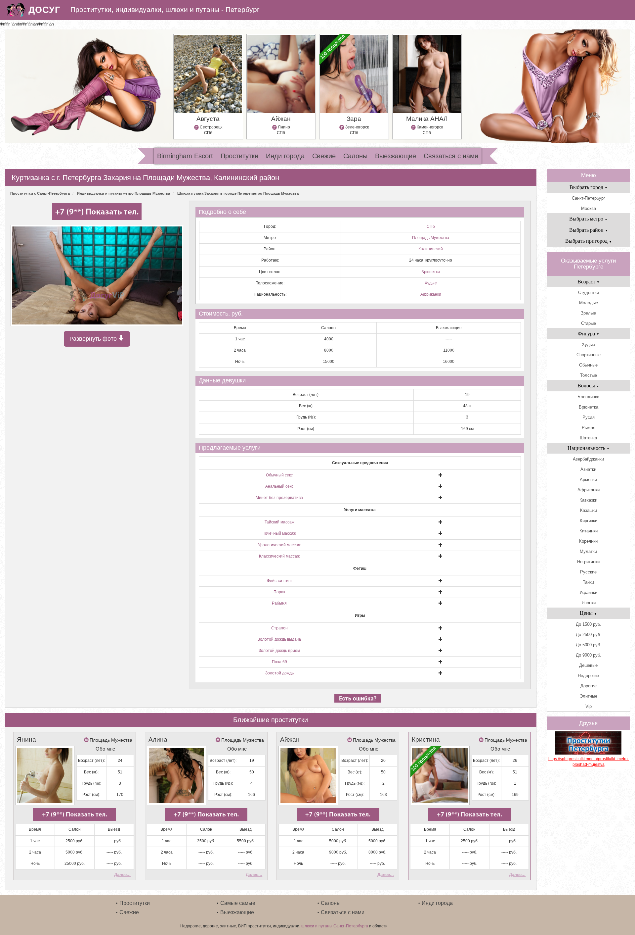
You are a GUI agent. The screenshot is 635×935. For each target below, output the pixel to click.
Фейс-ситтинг (279, 580)
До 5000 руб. (588, 644)
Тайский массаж (279, 522)
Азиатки (588, 469)
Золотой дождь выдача (279, 639)
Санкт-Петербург (588, 198)
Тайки (588, 582)
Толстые (588, 375)
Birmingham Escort (185, 156)
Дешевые (588, 665)
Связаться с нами (451, 156)
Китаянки (588, 530)
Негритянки (588, 561)
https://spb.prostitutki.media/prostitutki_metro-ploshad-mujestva (588, 762)
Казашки (588, 510)
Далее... (122, 874)
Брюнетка (588, 407)
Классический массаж (279, 556)
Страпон (279, 628)
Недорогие (588, 675)
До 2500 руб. (588, 634)
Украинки (588, 592)
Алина (157, 739)
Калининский (430, 249)
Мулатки (588, 551)
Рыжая (588, 427)
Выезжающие (395, 156)
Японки (588, 602)
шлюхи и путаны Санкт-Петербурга (334, 926)
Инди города (285, 156)
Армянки (588, 479)
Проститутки (239, 156)
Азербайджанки (588, 459)
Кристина (426, 739)
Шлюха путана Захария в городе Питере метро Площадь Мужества (238, 193)
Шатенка (588, 437)
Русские (588, 571)
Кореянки (588, 541)
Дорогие (588, 685)
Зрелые (588, 313)
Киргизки (588, 520)
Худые (431, 283)
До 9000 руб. (588, 655)
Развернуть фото (93, 338)
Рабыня (279, 603)
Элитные (588, 696)
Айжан (290, 739)
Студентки (588, 292)
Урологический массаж (279, 545)
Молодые (588, 302)
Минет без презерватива (279, 497)
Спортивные (588, 354)
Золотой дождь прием (279, 650)
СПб (431, 226)
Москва (588, 208)
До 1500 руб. (588, 624)
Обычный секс (279, 475)
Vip (588, 706)
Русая (588, 417)
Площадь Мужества (430, 237)
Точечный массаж (279, 533)
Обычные (588, 365)
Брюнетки (430, 272)
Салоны (355, 156)
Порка (279, 592)
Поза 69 (279, 662)
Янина (26, 739)
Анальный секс (279, 486)
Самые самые (237, 903)
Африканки (430, 294)
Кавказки (588, 500)
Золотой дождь (279, 673)
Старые (588, 323)
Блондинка (588, 396)
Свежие (324, 156)
